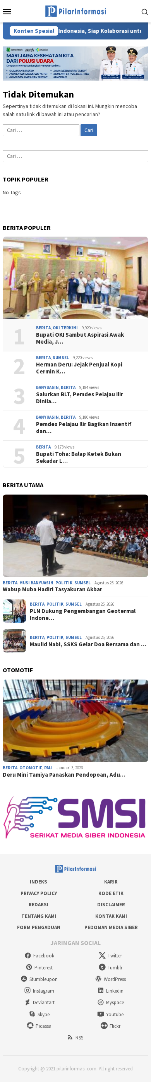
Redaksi (38, 904)
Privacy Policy (39, 893)
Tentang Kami (38, 916)
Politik (63, 583)
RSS (79, 1037)
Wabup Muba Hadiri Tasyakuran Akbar (52, 589)
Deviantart (44, 1002)
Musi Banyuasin (36, 583)
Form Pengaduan (38, 927)
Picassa (43, 1026)
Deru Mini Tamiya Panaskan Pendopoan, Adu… (64, 774)
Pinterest (43, 967)
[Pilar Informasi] (75, 10)
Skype (44, 1014)
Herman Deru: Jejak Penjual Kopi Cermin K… (79, 368)
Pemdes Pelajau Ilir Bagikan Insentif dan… (84, 428)
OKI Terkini (65, 327)
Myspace (115, 1002)
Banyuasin (47, 387)
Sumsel (61, 357)
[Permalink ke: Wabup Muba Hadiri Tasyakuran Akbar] (75, 536)
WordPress (115, 979)
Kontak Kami (111, 916)
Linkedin (115, 991)
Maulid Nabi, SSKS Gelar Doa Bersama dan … (88, 644)
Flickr (115, 1026)
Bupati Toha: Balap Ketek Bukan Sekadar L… (78, 457)
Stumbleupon (43, 979)
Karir (111, 881)
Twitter (115, 955)
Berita (43, 327)
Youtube (115, 1014)
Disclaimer (111, 904)
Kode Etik (111, 893)
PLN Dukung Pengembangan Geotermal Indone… (83, 614)
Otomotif (30, 767)
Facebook (43, 955)
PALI (48, 767)
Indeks (38, 881)
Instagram (43, 991)
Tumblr (115, 967)
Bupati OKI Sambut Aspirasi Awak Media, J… (80, 338)
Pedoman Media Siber (111, 927)
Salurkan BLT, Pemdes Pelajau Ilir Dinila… (79, 398)
